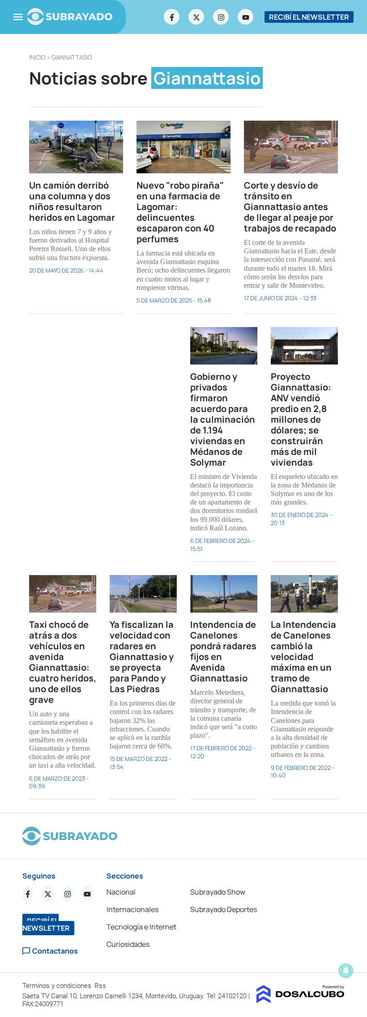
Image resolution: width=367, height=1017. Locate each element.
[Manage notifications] (346, 970)
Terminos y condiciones (57, 986)
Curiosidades (128, 944)
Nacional (121, 892)
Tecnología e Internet (141, 927)
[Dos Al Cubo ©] (300, 1000)
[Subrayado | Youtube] (245, 17)
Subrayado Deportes (223, 909)
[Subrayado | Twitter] (196, 17)
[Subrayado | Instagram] (221, 17)
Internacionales (132, 909)
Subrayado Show (217, 892)
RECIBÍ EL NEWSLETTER (309, 17)
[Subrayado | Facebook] (171, 17)
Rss (101, 986)
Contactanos (55, 951)
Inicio (37, 57)
